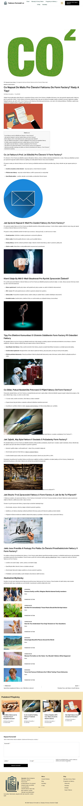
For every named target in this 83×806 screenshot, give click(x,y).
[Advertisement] (41, 15)
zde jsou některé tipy (50, 557)
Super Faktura (68, 790)
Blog (43, 781)
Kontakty (44, 4)
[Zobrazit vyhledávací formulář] (62, 3)
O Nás (38, 4)
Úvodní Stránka (45, 779)
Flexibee (67, 785)
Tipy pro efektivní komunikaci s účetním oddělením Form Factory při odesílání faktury (25, 140)
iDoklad (66, 787)
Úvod (28, 1)
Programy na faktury (68, 781)
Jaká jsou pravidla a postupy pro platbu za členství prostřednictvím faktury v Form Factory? (26, 147)
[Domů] (4, 82)
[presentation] (10, 706)
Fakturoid (67, 783)
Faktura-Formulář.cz (9, 94)
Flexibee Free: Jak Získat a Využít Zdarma (68, 687)
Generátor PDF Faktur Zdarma (72, 3)
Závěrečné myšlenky (9, 148)
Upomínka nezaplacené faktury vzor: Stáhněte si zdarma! (19, 687)
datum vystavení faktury (32, 452)
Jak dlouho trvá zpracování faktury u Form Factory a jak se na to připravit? (22, 145)
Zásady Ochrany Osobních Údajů (49, 802)
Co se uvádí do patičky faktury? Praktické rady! (31, 716)
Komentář (7, 743)
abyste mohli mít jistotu (32, 406)
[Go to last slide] (3, 713)
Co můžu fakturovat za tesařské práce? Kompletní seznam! (10, 716)
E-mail (32, 761)
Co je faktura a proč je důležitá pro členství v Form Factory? (19, 135)
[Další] (80, 713)
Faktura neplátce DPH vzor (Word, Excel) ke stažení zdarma (51, 716)
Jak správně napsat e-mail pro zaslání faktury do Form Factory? (20, 137)
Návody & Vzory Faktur (37, 1)
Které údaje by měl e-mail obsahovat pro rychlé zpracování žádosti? (21, 138)
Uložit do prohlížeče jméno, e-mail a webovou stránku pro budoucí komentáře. (66, 760)
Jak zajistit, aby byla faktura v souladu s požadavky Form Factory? (20, 143)
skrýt (28, 132)
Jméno (6, 761)
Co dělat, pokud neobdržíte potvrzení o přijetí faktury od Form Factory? (21, 142)
